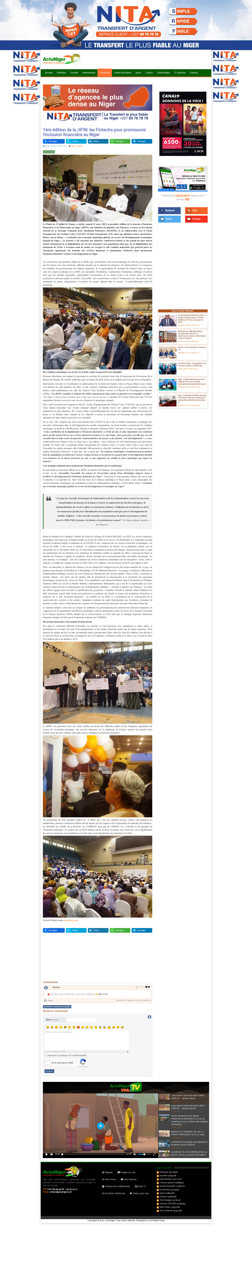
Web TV (142, 1186)
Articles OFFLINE (167, 1203)
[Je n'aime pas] (149, 987)
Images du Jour (127, 1172)
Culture (149, 72)
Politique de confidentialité (117, 1186)
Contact (194, 72)
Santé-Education (122, 72)
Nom (52, 1019)
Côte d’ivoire (49, 152)
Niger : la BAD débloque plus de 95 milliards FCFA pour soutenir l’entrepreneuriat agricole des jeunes (192, 381)
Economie (105, 72)
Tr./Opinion (180, 72)
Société (74, 72)
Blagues (108, 1172)
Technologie (163, 72)
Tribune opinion (167, 1182)
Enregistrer (49, 1071)
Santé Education (167, 1186)
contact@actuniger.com (60, 1192)
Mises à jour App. (140, 1193)
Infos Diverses (130, 1179)
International (88, 72)
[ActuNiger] (63, 58)
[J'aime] (146, 987)
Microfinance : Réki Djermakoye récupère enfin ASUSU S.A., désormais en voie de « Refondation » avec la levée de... (192, 334)
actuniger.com (70, 920)
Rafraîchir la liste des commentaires (58, 1006)
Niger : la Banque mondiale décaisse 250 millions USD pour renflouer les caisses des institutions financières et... (192, 398)
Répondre (120, 1000)
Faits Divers (165, 1207)
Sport (138, 72)
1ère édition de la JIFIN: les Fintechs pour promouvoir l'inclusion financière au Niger (94, 132)
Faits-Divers (110, 1179)
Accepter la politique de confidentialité (67, 1055)
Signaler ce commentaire (139, 1000)
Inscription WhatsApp (114, 1193)
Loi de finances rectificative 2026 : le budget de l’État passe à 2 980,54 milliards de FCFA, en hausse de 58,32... (192, 318)
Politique (61, 72)
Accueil (48, 72)
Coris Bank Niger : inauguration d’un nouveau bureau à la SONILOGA (192, 364)
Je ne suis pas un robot (62, 1062)
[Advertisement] (97, 957)
